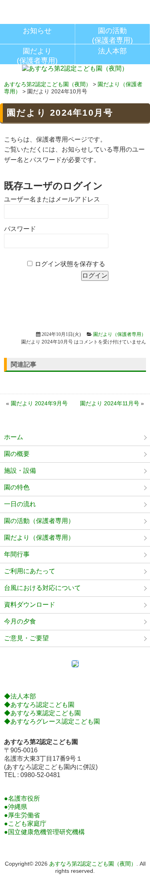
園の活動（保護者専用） (39, 520)
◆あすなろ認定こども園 (39, 704)
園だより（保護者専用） (119, 334)
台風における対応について (42, 587)
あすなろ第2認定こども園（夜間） (47, 84)
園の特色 (17, 487)
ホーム (13, 437)
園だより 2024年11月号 (109, 403)
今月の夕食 (20, 621)
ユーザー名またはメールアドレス (52, 199)
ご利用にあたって (29, 571)
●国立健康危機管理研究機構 (44, 832)
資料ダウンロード (29, 604)
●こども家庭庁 (25, 823)
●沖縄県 (15, 806)
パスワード (20, 228)
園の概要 (17, 453)
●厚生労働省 (22, 815)
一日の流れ (20, 504)
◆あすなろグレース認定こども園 (52, 721)
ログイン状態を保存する (70, 263)
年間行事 (17, 554)
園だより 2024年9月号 (39, 403)
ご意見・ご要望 (26, 638)
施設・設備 (20, 470)
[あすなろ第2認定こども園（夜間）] (75, 69)
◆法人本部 (20, 696)
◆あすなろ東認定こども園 (42, 713)
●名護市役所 (22, 798)
